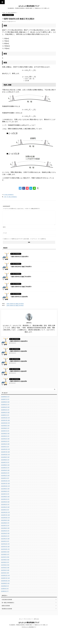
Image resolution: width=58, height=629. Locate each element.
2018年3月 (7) (4, 591)
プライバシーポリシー (27, 618)
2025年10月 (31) (5, 423)
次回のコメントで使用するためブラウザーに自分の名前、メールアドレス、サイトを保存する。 (25, 238)
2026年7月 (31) (5, 399)
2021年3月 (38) (5, 567)
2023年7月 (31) (5, 494)
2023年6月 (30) (5, 496)
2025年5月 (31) (5, 436)
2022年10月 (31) (5, 517)
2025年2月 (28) (5, 444)
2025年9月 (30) (5, 425)
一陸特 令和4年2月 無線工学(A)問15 (20, 276)
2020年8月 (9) (5, 586)
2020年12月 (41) (5, 575)
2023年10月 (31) (5, 486)
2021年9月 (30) (5, 551)
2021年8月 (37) (5, 554)
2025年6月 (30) (5, 433)
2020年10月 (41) (5, 580)
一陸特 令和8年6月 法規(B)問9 (18, 351)
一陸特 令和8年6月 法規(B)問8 (18, 361)
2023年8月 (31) (5, 491)
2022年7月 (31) (5, 525)
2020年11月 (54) (5, 578)
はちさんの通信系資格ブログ (29, 6)
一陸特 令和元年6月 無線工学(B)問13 (21, 266)
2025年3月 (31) (5, 441)
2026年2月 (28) (5, 412)
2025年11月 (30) (5, 420)
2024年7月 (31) (5, 462)
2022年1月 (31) (5, 541)
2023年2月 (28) (5, 507)
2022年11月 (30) (5, 515)
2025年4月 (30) (5, 438)
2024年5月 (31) (5, 467)
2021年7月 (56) (5, 557)
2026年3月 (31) (5, 409)
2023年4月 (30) (5, 502)
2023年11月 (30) (5, 483)
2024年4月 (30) (5, 470)
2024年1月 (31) (5, 478)
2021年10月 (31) (5, 549)
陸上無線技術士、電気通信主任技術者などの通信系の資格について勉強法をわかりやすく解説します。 (29, 624)
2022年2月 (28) (5, 538)
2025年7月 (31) (5, 431)
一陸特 (5, 196)
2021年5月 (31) (5, 562)
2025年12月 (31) (5, 417)
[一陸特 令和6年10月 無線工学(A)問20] (30, 188)
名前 (4, 227)
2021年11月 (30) (5, 546)
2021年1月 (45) (5, 573)
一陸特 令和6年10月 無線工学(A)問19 (15, 303)
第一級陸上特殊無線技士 (9, 194)
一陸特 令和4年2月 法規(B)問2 (19, 296)
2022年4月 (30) (5, 533)
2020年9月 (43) (5, 583)
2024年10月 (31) (5, 454)
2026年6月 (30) (5, 402)
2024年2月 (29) (5, 475)
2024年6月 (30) (5, 465)
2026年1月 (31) (5, 415)
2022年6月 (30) (5, 528)
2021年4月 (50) (5, 565)
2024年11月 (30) (5, 452)
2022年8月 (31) (5, 523)
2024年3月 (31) (5, 473)
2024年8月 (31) (5, 459)
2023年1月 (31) (5, 509)
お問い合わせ (36, 618)
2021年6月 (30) (5, 559)
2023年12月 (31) (5, 480)
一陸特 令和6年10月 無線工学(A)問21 (15, 305)
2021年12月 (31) (5, 544)
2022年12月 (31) (5, 512)
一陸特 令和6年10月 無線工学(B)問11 (21, 286)
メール (5, 232)
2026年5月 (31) (5, 404)
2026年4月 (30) (5, 407)
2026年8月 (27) (5, 396)
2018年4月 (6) (5, 588)
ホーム (20, 618)
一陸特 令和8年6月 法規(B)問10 (18, 341)
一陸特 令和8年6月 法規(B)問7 (18, 371)
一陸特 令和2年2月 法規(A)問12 (19, 256)
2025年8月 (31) (5, 428)
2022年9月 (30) (5, 520)
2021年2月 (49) (5, 570)
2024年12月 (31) (5, 449)
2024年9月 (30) (5, 457)
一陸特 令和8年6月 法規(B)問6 (18, 381)
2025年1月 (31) (5, 446)
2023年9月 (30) (5, 488)
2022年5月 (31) (5, 530)
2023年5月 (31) (5, 499)
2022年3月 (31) (5, 536)
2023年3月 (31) (5, 504)
